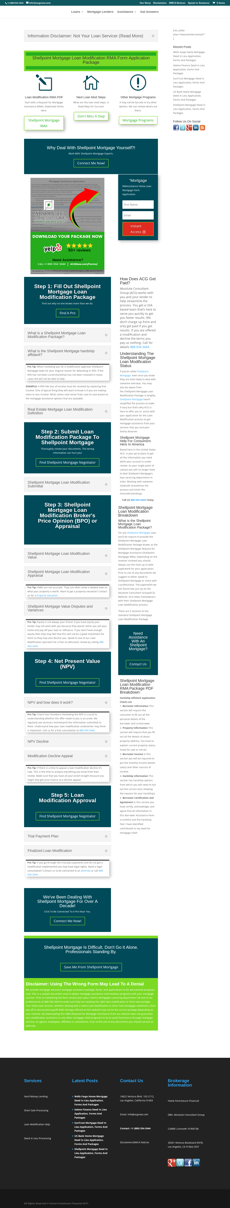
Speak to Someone (198, 3)
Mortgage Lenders (100, 12)
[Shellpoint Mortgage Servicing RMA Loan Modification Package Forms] (67, 226)
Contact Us (138, 664)
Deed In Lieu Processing (37, 1138)
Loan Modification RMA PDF (44, 97)
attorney (85, 870)
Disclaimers (160, 3)
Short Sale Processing (36, 1110)
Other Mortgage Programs (138, 97)
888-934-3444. (140, 347)
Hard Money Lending (36, 1096)
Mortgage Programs (138, 120)
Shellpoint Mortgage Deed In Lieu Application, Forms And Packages (189, 109)
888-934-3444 (87, 730)
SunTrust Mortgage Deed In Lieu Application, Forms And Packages (189, 82)
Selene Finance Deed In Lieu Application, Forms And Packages (189, 69)
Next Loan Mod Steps (91, 97)
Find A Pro (67, 313)
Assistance (125, 12)
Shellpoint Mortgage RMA (44, 123)
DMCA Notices (177, 3)
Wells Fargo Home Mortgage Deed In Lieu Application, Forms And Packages (189, 56)
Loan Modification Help (37, 1124)
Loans (75, 12)
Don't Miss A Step (91, 116)
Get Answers (149, 12)
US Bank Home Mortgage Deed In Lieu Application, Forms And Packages (187, 95)
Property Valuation (47, 595)
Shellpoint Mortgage (131, 399)
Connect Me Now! (91, 163)
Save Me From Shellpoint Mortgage (91, 967)
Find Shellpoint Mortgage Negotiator (67, 462)
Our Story (145, 3)
